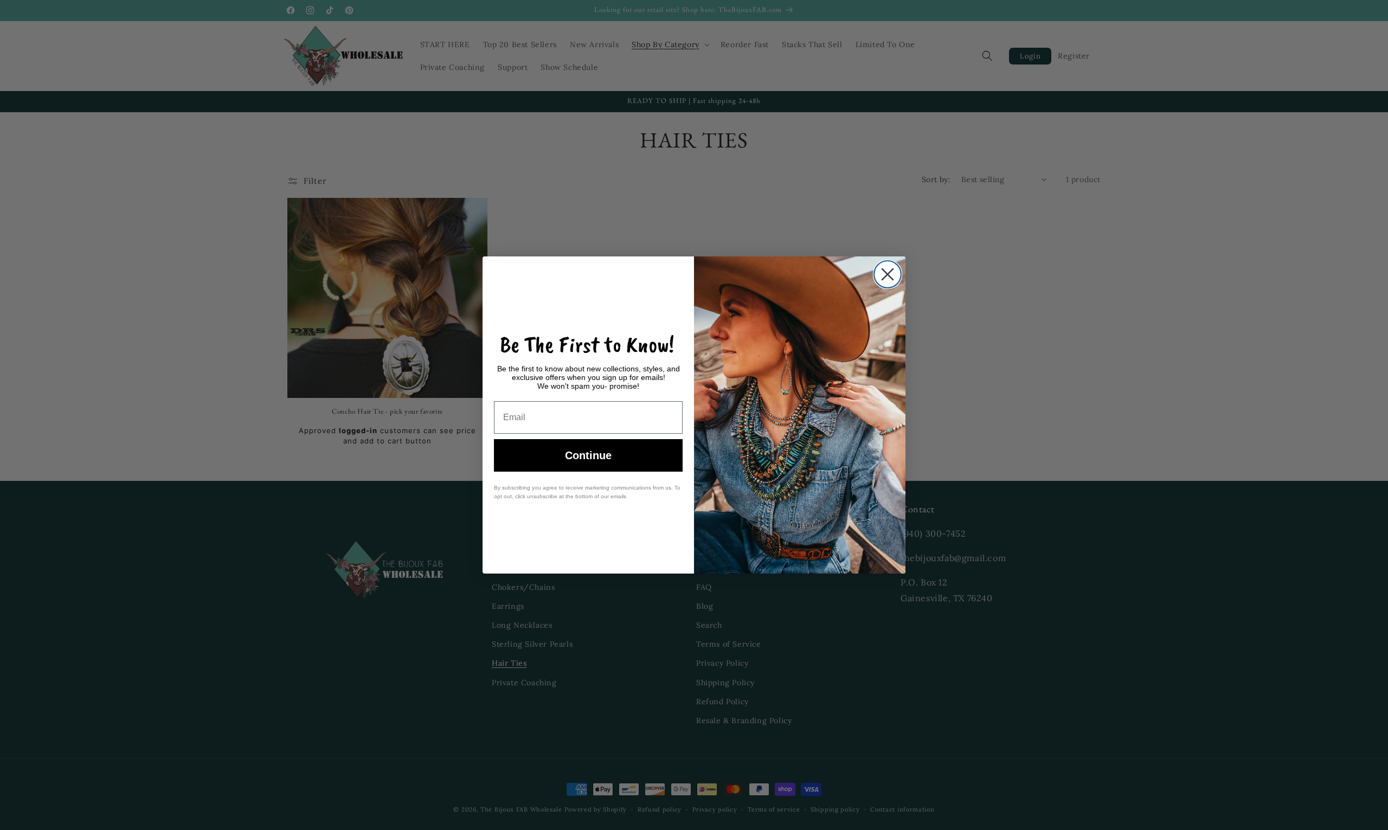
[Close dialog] (887, 274)
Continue (588, 455)
